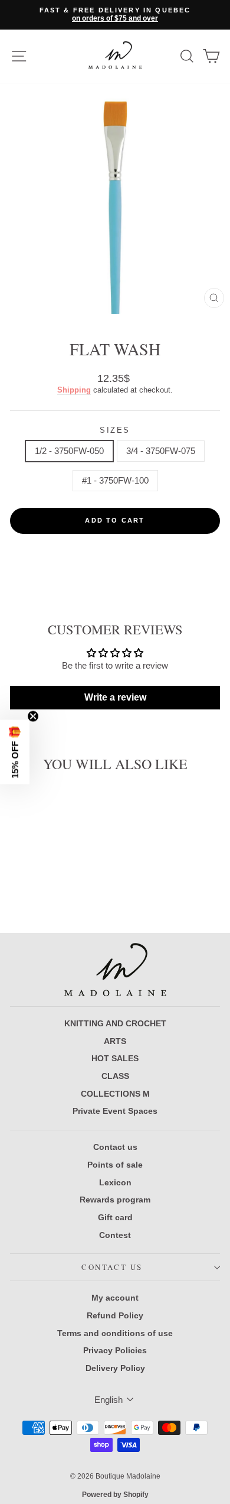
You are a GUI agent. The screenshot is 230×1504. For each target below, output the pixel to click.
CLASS (115, 1076)
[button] (14, 752)
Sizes (115, 430)
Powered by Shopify (115, 1494)
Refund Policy (115, 1315)
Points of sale (115, 1164)
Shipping (74, 389)
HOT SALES (115, 1058)
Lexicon (115, 1182)
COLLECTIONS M (115, 1093)
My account (115, 1297)
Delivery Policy (115, 1368)
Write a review (115, 697)
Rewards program (115, 1199)
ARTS (115, 1041)
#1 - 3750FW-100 (115, 480)
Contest (115, 1235)
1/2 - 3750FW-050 (69, 451)
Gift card (115, 1217)
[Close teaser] (33, 716)
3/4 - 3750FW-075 (160, 451)
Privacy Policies (115, 1350)
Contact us (115, 1147)
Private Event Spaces (115, 1111)
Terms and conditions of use (115, 1333)
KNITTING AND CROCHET (115, 1023)
